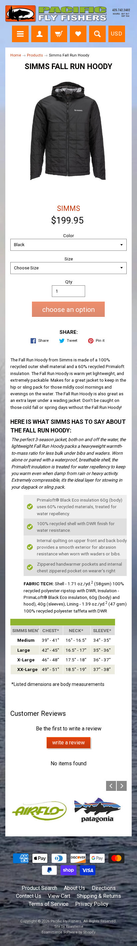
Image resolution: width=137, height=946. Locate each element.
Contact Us (28, 896)
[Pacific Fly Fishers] (68, 13)
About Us (74, 888)
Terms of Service (48, 904)
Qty (68, 281)
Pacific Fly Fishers (66, 921)
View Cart (59, 896)
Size (69, 258)
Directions (104, 888)
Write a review (68, 742)
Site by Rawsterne (68, 926)
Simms (68, 208)
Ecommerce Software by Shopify (68, 932)
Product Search (39, 888)
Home (15, 55)
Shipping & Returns (99, 896)
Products (35, 55)
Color (68, 235)
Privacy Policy (91, 904)
